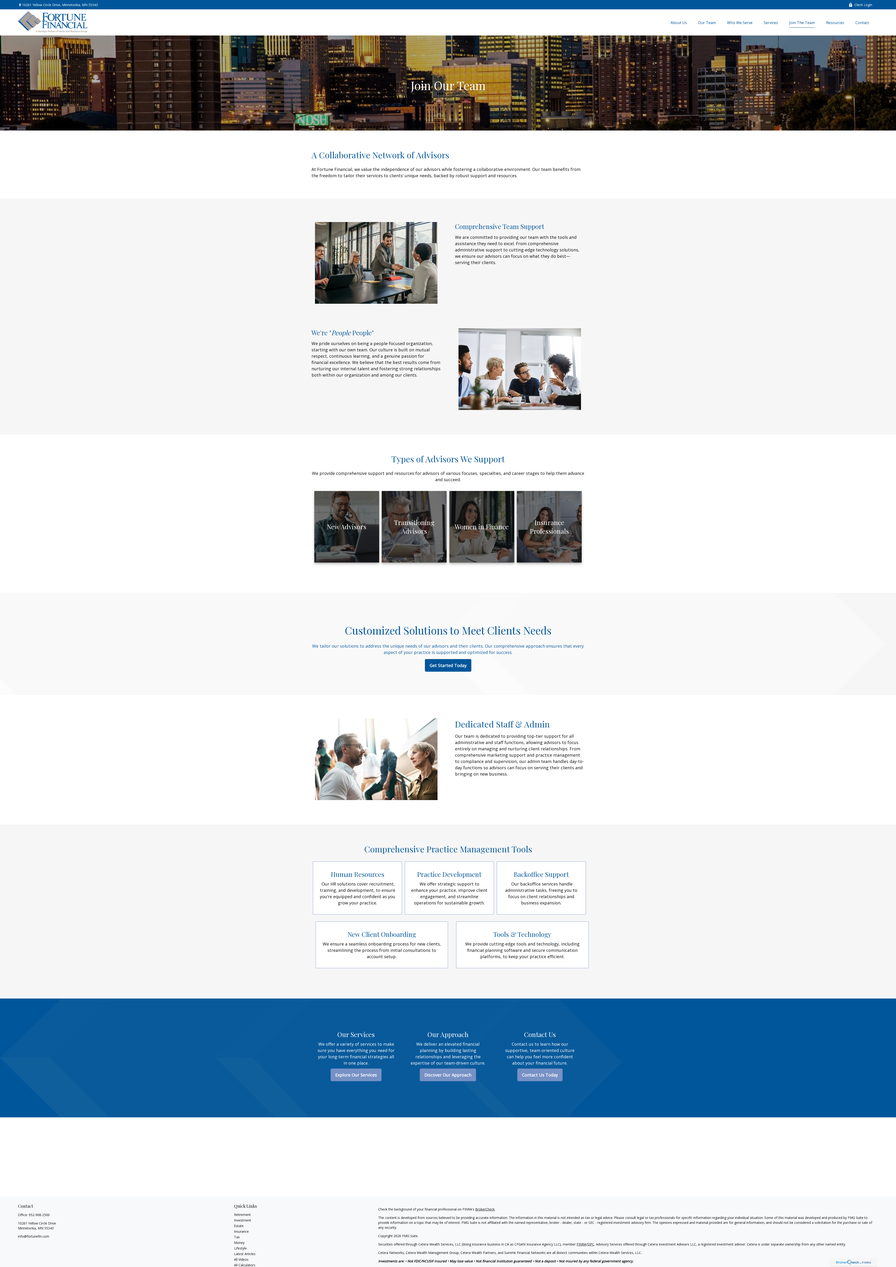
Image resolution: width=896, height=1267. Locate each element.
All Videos (241, 1259)
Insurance (241, 1231)
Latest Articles (245, 1254)
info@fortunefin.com (33, 1236)
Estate (239, 1226)
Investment (242, 1220)
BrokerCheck (485, 1209)
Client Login (863, 5)
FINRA (581, 1244)
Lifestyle (240, 1248)
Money (239, 1242)
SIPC (590, 1244)
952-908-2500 (39, 1215)
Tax (237, 1237)
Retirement (242, 1214)
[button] (678, 22)
